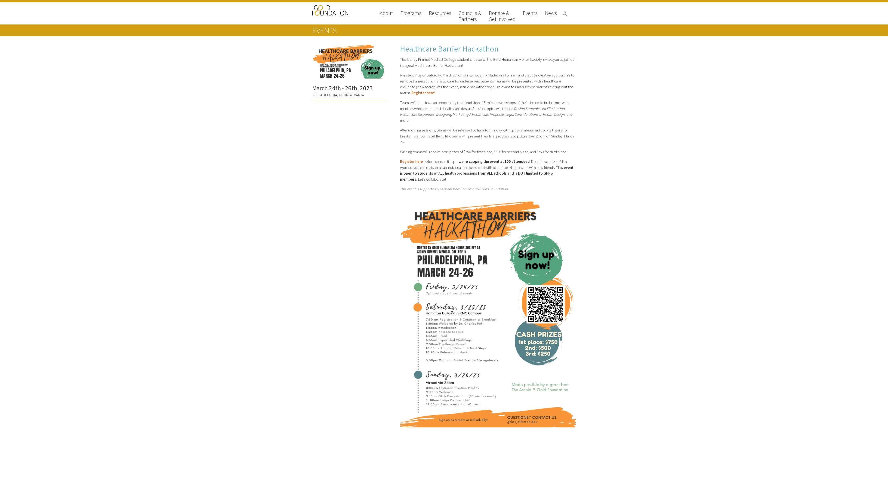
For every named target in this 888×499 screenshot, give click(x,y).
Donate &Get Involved (502, 16)
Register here (411, 161)
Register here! (423, 93)
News (551, 13)
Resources (440, 13)
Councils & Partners (470, 16)
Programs (410, 13)
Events (530, 13)
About (386, 13)
